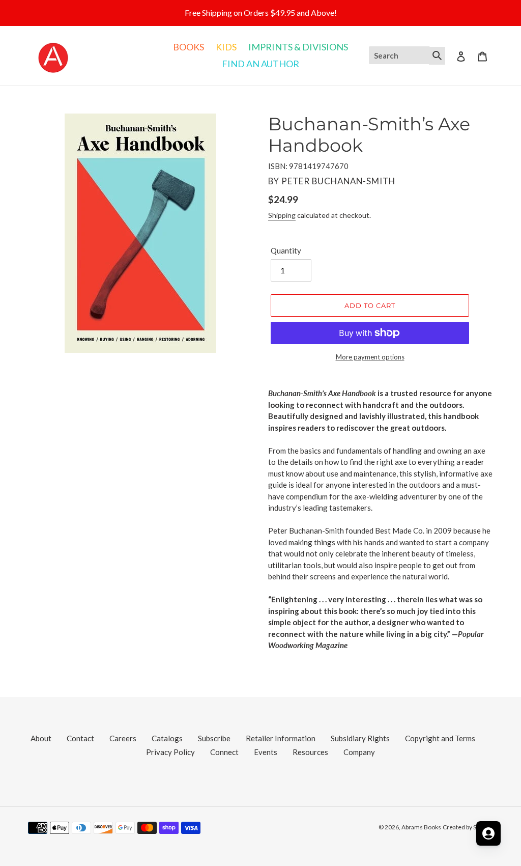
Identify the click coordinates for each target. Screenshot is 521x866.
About (41, 738)
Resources (310, 752)
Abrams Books (421, 827)
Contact (80, 738)
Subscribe (214, 738)
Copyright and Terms (440, 738)
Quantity (286, 250)
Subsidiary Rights (360, 738)
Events (265, 752)
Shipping (282, 215)
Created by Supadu (468, 827)
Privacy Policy (170, 752)
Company (359, 752)
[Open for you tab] (488, 833)
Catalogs (167, 738)
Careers (122, 738)
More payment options (370, 357)
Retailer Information (280, 738)
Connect (224, 752)
